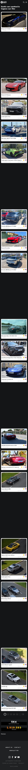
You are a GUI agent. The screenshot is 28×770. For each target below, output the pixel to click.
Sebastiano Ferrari (7, 161)
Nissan (3, 29)
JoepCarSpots (6, 140)
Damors (4, 469)
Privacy (21, 763)
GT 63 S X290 (12, 138)
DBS (9, 489)
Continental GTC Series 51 (12, 467)
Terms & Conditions (9, 763)
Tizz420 (4, 30)
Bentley (3, 467)
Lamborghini (5, 116)
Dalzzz (4, 337)
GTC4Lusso (8, 95)
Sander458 (5, 490)
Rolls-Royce (4, 598)
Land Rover (4, 357)
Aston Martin (5, 489)
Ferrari (3, 95)
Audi (3, 445)
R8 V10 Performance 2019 (10, 445)
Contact (17, 747)
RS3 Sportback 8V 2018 (10, 708)
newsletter (14, 750)
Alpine (3, 555)
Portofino (7, 248)
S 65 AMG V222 (13, 336)
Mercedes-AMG (5, 138)
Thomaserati (5, 96)
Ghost (9, 598)
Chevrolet (4, 379)
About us (8, 747)
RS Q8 (5, 686)
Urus (9, 116)
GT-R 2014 (7, 29)
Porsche (3, 226)
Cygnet (10, 664)
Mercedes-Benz (5, 336)
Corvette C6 (10, 379)
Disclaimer (14, 766)
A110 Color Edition (9, 555)
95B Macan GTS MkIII (11, 226)
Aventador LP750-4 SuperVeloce (16, 160)
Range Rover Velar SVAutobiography (16, 357)
